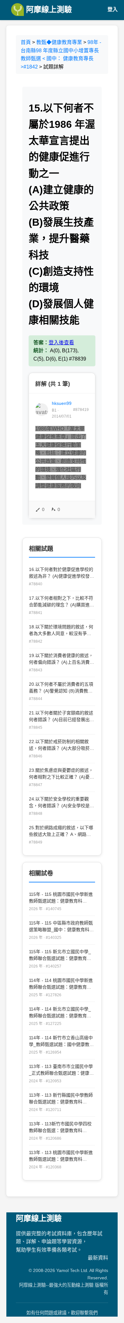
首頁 (26, 42)
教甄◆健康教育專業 (59, 42)
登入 (112, 9)
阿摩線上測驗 (48, 9)
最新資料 (98, 1258)
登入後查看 (61, 342)
